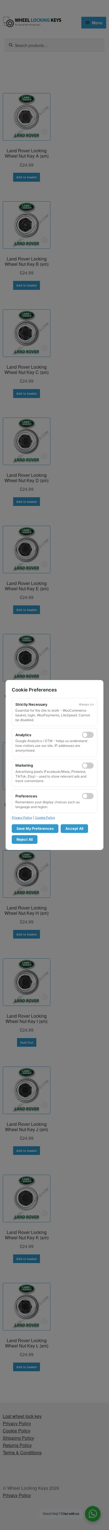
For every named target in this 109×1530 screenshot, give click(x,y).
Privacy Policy (22, 818)
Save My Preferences (35, 828)
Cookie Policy (45, 818)
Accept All (74, 828)
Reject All (24, 839)
